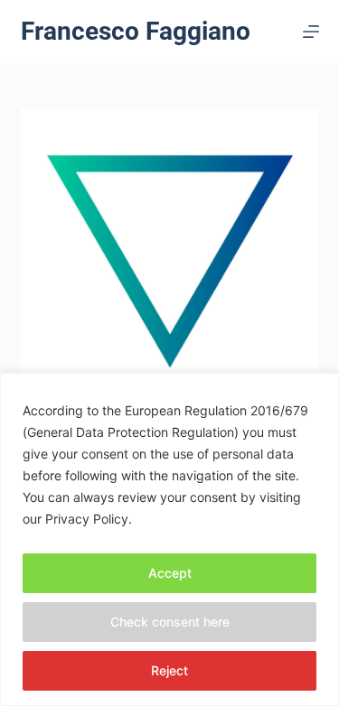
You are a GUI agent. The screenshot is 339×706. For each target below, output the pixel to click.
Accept (170, 573)
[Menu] (311, 31)
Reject (169, 670)
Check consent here (170, 621)
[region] (169, 539)
